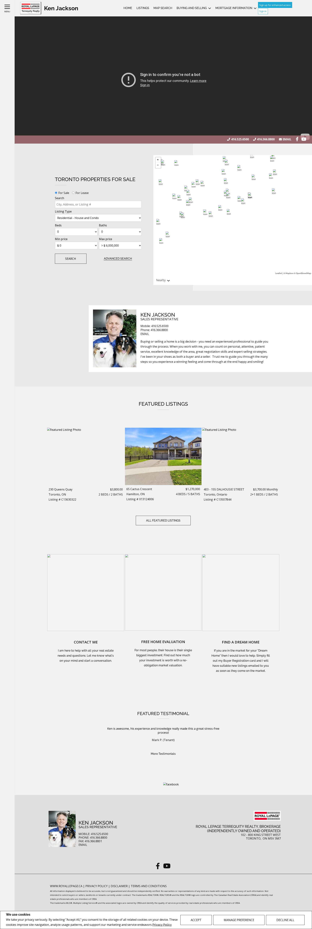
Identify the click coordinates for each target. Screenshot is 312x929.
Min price (61, 239)
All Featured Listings (163, 520)
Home (128, 8)
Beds (58, 225)
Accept (196, 920)
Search (59, 198)
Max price (105, 239)
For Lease (82, 193)
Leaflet (278, 273)
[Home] (30, 8)
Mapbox (289, 273)
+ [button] (158, 160)
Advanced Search (118, 258)
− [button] (158, 165)
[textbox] (98, 204)
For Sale (63, 193)
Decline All (285, 920)
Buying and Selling (192, 8)
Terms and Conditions (149, 886)
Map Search (162, 8)
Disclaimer (119, 886)
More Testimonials (163, 753)
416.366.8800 (266, 139)
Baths (103, 225)
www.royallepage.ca (66, 886)
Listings (142, 8)
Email (287, 139)
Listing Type (63, 211)
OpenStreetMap (303, 273)
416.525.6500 (240, 139)
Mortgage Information (233, 8)
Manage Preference (239, 920)
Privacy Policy (162, 924)
